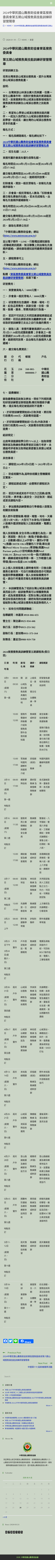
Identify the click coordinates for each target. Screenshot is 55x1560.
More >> (49, 1405)
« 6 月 (5, 1517)
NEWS (24, 39)
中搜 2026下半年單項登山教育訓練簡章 (18, 1390)
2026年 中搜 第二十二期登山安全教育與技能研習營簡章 (23, 1392)
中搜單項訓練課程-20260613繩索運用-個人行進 (21, 1418)
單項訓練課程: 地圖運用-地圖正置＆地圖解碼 (20, 1428)
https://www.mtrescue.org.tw (19, 235)
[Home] (3, 26)
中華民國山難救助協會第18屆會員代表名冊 (19, 1426)
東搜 (32, 39)
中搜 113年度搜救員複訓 (13, 1395)
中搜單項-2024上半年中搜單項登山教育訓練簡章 (21, 1403)
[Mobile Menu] (51, 3)
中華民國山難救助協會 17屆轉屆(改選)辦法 (19, 1423)
